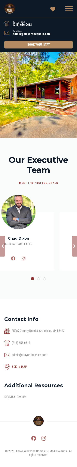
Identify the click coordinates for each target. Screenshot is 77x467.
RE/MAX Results (15, 397)
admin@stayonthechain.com (31, 34)
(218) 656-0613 (22, 25)
